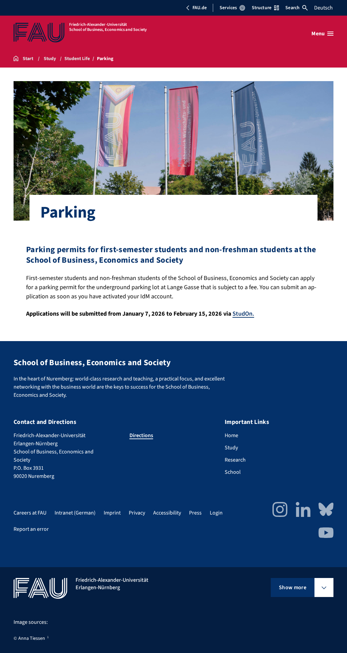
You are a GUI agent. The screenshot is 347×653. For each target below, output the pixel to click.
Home (231, 435)
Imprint (112, 513)
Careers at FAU (30, 513)
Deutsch (323, 8)
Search (292, 7)
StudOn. (243, 314)
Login (216, 513)
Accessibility (167, 513)
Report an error (31, 529)
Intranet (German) (75, 513)
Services (228, 7)
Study (231, 447)
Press (195, 513)
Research (235, 460)
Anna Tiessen (31, 638)
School (233, 472)
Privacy (137, 513)
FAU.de (199, 7)
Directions (141, 435)
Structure (261, 7)
